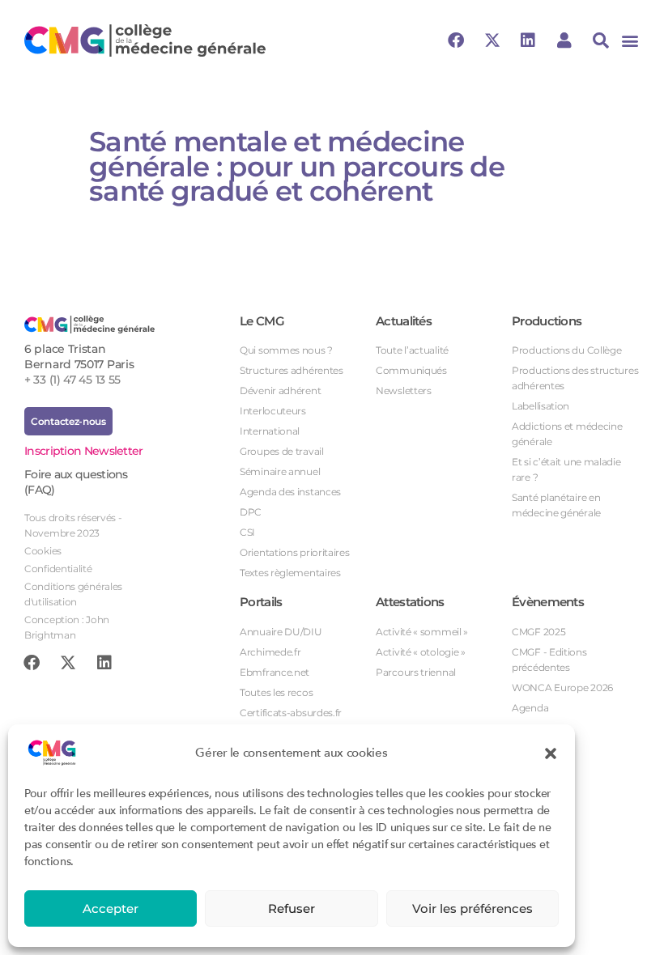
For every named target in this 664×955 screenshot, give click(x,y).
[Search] (601, 40)
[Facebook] (456, 40)
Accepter (110, 908)
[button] (551, 753)
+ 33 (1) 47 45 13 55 (72, 379)
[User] (564, 40)
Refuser (291, 908)
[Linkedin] (528, 40)
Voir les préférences (472, 908)
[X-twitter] (492, 40)
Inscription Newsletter (83, 451)
